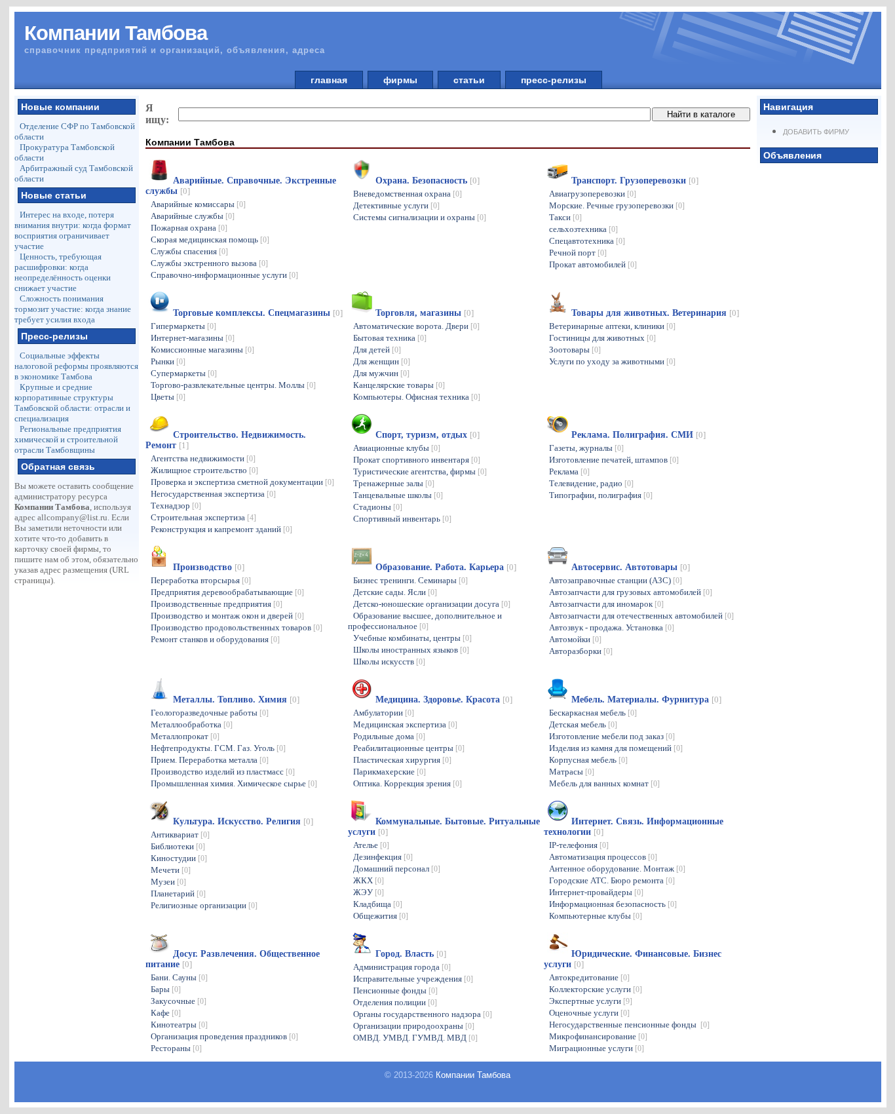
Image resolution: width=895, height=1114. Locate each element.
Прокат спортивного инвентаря (416, 460)
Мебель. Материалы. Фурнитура (646, 699)
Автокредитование (589, 977)
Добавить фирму (816, 132)
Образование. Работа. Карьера (445, 567)
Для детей (377, 350)
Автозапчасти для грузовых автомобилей (630, 592)
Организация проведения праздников (224, 1036)
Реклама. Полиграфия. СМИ (638, 435)
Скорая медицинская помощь (210, 239)
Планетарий (178, 893)
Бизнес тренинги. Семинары (410, 580)
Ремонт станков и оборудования (215, 639)
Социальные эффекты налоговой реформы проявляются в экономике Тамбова (76, 366)
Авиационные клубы (396, 448)
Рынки (168, 361)
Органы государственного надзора (422, 1014)
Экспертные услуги (590, 1001)
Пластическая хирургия (402, 760)
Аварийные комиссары (198, 204)
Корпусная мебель (588, 760)
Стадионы (377, 507)
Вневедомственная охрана (407, 194)
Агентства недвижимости (203, 458)
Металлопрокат (185, 736)
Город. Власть (410, 954)
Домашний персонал (396, 869)
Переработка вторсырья (201, 580)
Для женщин (381, 361)
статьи (469, 80)
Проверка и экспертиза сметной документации (242, 482)
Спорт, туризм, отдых (427, 435)
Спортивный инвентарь (402, 519)
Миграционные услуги (596, 1048)
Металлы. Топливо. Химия (236, 699)
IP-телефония (579, 845)
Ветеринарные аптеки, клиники (612, 326)
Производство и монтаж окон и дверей (227, 616)
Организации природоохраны (413, 1026)
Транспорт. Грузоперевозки (634, 180)
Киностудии (179, 858)
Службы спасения (189, 251)
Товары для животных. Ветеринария (655, 313)
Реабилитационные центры (409, 748)
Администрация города (402, 967)
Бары (166, 989)
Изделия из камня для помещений (616, 748)
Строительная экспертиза (203, 517)
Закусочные (178, 1001)
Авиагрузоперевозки (592, 194)
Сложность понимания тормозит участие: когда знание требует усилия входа (72, 309)
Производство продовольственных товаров (236, 627)
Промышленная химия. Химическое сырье (234, 783)
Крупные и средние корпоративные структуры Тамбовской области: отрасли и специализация (72, 402)
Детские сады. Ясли (395, 592)
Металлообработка (192, 724)
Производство (208, 567)
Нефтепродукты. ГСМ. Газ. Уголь (218, 748)
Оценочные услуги (589, 1013)
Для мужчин (381, 373)
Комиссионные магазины (202, 350)
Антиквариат (180, 834)
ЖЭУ (368, 892)
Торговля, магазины (424, 313)
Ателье (371, 845)
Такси (565, 217)
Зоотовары (575, 350)
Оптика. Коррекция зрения (407, 783)
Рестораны (176, 1048)
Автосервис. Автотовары (630, 567)
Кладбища (377, 904)
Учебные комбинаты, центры (412, 638)
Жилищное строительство (204, 470)
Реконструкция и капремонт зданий (221, 529)
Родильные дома (389, 736)
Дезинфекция (383, 857)
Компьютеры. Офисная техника (416, 397)
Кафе (166, 1013)
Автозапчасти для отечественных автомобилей (641, 616)
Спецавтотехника (587, 241)
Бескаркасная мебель (593, 713)
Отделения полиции (395, 1002)
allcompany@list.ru (72, 517)
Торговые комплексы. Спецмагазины (258, 313)
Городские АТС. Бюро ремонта (612, 880)
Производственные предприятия (216, 604)
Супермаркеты (184, 373)
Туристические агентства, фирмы (420, 471)
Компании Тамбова (473, 1075)
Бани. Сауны (179, 977)
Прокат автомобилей (593, 264)
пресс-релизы (554, 80)
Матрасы (571, 772)
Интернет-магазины (193, 338)
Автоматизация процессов (603, 857)
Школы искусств (389, 661)
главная (328, 80)
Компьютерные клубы (595, 916)
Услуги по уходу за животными (612, 361)
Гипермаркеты (183, 326)
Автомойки (575, 639)
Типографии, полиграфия (601, 495)
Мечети (171, 870)
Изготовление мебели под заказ (612, 736)
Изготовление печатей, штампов (614, 460)
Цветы (168, 397)
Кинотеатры (179, 1024)
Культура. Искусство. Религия (243, 821)
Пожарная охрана (189, 228)
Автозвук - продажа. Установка (611, 627)
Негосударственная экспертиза (213, 494)
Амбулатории (383, 713)
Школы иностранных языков (411, 650)
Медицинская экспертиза (405, 724)
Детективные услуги (396, 205)
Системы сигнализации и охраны (419, 217)
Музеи (168, 882)
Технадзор (176, 505)
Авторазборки (581, 651)
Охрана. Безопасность (427, 180)
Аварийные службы (193, 216)
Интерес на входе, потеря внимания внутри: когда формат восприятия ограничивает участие (72, 230)
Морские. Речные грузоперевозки (617, 205)
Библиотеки (178, 846)
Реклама (569, 471)
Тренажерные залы (393, 483)
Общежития (380, 916)
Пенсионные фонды (395, 990)
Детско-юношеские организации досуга (431, 604)
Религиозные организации (204, 905)
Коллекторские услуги (595, 989)
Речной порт (578, 253)
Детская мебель (583, 724)
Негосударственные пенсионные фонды (629, 1024)
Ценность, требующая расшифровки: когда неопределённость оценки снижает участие (62, 272)
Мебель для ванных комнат (604, 783)
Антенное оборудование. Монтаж (617, 869)
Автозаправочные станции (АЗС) (615, 580)
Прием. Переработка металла (210, 760)
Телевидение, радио (591, 483)
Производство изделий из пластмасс (223, 772)
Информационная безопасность (613, 904)
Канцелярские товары (399, 385)
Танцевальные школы (398, 495)
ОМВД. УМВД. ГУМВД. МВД (415, 1038)
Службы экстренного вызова (209, 263)
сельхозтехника (583, 229)
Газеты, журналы (586, 448)
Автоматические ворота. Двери (416, 326)
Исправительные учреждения (413, 979)
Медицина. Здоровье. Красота (443, 699)
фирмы (400, 80)
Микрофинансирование (598, 1036)
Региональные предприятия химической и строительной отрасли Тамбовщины (67, 439)
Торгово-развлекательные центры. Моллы (233, 385)
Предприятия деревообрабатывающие (227, 592)
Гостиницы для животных (602, 338)
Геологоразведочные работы (210, 713)
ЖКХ (368, 880)
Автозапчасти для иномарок (606, 604)
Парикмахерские (389, 772)
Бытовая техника (390, 338)
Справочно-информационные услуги (224, 275)
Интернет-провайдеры (596, 892)
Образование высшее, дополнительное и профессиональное (425, 621)
